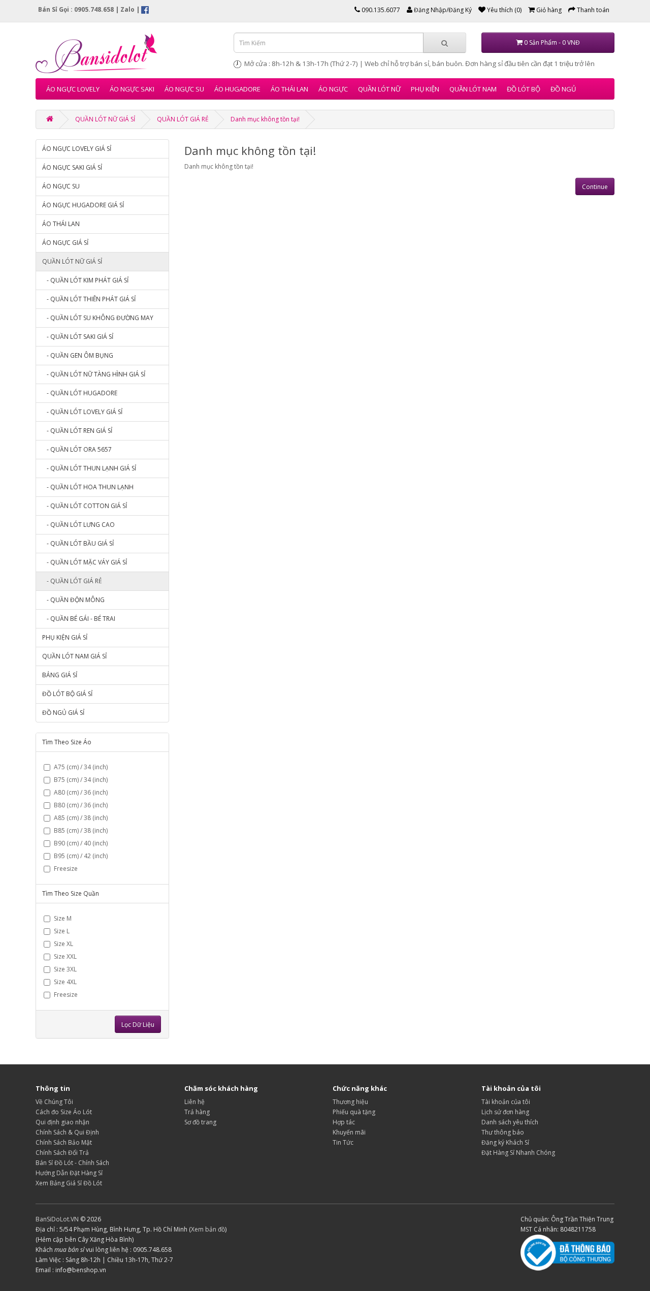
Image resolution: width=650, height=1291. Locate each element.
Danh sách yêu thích (509, 1122)
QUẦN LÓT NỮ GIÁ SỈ (105, 119)
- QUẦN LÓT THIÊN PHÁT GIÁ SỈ (89, 299)
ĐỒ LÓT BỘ (523, 88)
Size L (62, 931)
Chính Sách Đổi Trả (62, 1152)
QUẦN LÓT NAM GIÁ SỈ (74, 656)
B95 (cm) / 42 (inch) (81, 856)
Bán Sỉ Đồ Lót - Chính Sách (72, 1162)
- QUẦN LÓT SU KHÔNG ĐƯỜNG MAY (97, 317)
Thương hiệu (350, 1101)
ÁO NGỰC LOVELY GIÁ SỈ (76, 148)
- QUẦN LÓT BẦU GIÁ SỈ (78, 543)
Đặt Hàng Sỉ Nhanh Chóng (518, 1152)
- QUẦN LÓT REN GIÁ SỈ (77, 430)
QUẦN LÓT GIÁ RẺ (183, 119)
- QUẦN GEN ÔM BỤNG (77, 355)
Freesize (66, 868)
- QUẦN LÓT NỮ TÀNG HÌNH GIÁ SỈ (93, 374)
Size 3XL (65, 969)
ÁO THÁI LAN (289, 88)
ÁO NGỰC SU (184, 88)
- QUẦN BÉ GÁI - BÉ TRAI (78, 618)
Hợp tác (344, 1122)
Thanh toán (592, 10)
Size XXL (65, 956)
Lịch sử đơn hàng (505, 1112)
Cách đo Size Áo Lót (64, 1112)
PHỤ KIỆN (425, 88)
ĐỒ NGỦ (563, 88)
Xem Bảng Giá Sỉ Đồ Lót (69, 1183)
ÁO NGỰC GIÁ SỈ (65, 242)
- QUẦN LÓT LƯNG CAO (78, 524)
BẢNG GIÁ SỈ (59, 675)
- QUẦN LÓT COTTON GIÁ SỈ (84, 505)
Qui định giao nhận (62, 1122)
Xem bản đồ (208, 1229)
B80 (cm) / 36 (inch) (81, 805)
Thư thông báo (502, 1132)
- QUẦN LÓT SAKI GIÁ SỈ (77, 336)
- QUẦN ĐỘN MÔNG (73, 599)
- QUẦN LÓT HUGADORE (79, 393)
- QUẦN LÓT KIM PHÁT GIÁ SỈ (85, 280)
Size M (63, 918)
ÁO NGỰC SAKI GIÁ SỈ (72, 167)
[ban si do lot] (127, 53)
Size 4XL (65, 982)
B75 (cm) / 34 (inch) (81, 779)
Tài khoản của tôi (505, 1101)
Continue (595, 186)
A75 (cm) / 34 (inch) (81, 767)
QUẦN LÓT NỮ (379, 88)
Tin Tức (343, 1142)
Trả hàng (197, 1112)
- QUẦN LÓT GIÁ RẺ (72, 581)
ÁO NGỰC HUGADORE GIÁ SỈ (83, 205)
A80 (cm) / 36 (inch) (81, 792)
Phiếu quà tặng (354, 1112)
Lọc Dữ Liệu (137, 1024)
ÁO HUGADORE (237, 88)
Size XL (63, 943)
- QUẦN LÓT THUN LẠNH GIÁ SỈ (89, 468)
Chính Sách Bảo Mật (64, 1142)
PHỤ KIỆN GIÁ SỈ (64, 637)
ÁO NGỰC (333, 88)
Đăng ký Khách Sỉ (505, 1142)
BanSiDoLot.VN (57, 1219)
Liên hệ (194, 1101)
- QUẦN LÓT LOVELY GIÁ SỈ (82, 411)
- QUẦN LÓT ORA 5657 (77, 449)
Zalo (127, 9)
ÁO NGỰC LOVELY (73, 88)
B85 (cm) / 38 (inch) (81, 830)
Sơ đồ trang (200, 1122)
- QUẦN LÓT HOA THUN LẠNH (88, 487)
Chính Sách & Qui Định (67, 1132)
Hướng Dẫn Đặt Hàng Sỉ (69, 1173)
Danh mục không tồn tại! (265, 119)
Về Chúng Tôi (54, 1101)
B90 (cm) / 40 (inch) (81, 843)
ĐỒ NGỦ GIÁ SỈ (63, 712)
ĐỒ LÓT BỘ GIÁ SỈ (67, 693)
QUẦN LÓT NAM (473, 88)
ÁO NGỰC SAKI (132, 88)
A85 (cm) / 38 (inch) (81, 817)
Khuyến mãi (349, 1132)
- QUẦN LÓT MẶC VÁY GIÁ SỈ (84, 562)
